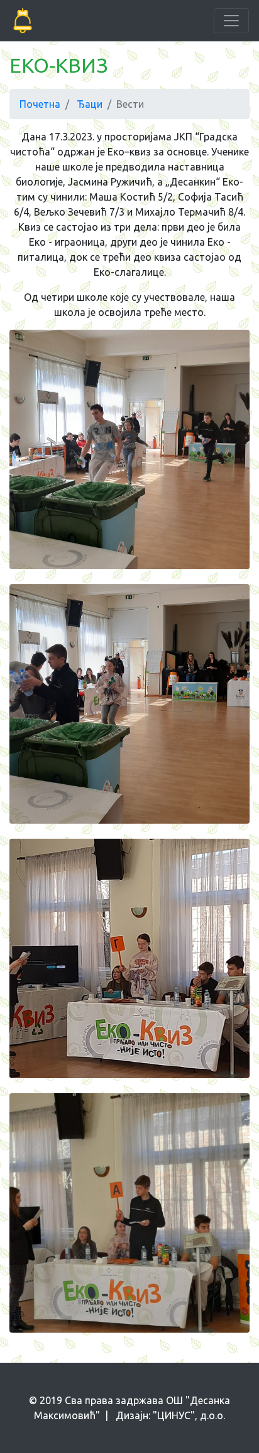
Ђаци (89, 104)
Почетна (39, 104)
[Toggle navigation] (231, 20)
